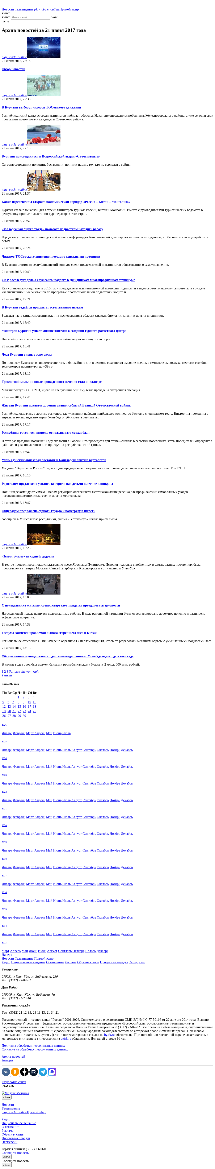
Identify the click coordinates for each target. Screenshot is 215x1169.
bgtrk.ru (109, 1034)
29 (19, 715)
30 (24, 715)
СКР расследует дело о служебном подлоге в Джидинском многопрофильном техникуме (68, 280)
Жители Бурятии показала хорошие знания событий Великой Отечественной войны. (66, 405)
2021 (4, 808)
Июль (66, 733)
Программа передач (114, 962)
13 (9, 706)
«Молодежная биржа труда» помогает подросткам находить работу (52, 229)
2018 (4, 859)
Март (30, 733)
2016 (4, 892)
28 (14, 715)
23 (24, 711)
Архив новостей (13, 1056)
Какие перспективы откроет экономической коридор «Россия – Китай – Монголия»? (66, 202)
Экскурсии (137, 962)
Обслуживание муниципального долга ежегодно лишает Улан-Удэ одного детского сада (68, 656)
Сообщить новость (15, 1153)
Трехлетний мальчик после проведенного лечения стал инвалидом (52, 381)
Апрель (39, 733)
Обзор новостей (13, 69)
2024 (4, 758)
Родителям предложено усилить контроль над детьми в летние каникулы (57, 483)
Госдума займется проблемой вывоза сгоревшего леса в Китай (49, 633)
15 (19, 706)
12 (4, 706)
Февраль (19, 733)
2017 (4, 875)
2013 (4, 942)
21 (14, 711)
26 (4, 715)
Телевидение (24, 9)
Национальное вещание (28, 962)
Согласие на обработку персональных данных (35, 1049)
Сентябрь (89, 750)
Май (49, 733)
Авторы (7, 1060)
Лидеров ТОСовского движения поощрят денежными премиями (51, 256)
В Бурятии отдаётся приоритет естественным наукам (42, 307)
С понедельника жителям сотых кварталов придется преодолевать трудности (61, 605)
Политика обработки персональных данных (33, 1045)
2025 (4, 741)
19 (4, 711)
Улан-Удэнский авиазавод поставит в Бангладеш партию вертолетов (54, 460)
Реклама (70, 962)
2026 (4, 725)
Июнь (57, 733)
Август (76, 750)
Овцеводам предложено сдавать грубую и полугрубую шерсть (48, 511)
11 (34, 702)
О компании (55, 962)
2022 (4, 792)
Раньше (24, 671)
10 (29, 702)
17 (29, 706)
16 (24, 706)
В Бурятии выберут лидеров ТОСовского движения (41, 107)
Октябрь (103, 750)
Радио (6, 962)
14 (14, 706)
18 (34, 706)
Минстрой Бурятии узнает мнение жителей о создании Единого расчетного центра (64, 331)
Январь (7, 733)
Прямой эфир (56, 9)
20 (9, 711)
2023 (4, 775)
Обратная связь (88, 962)
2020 (4, 825)
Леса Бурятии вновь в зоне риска (27, 354)
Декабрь (127, 750)
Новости (8, 9)
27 (9, 715)
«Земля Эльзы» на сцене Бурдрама (28, 556)
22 (19, 711)
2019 (4, 842)
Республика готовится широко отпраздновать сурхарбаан (45, 432)
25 (34, 711)
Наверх (7, 954)
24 (29, 711)
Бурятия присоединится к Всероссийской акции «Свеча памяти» (51, 156)
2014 (4, 926)
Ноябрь (115, 750)
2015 (4, 909)
